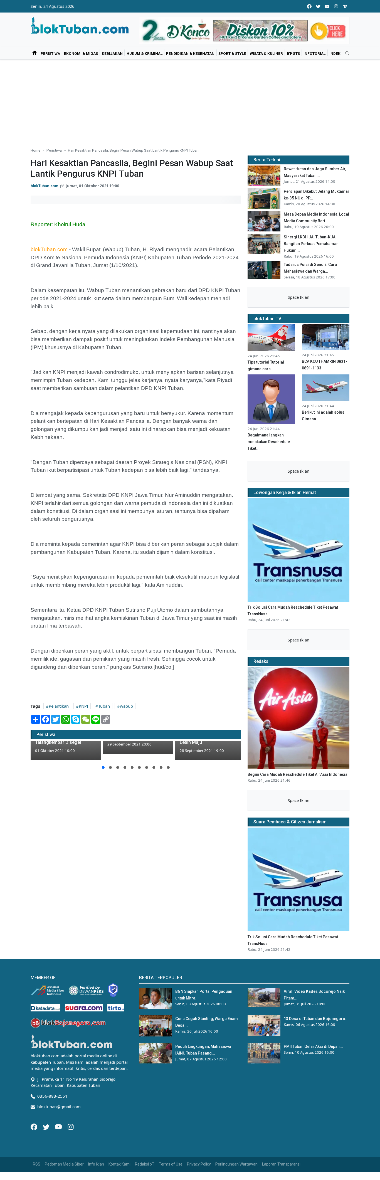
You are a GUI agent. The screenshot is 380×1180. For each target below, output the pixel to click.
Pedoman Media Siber (64, 1164)
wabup (126, 706)
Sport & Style (232, 53)
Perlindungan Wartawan (236, 1164)
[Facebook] (34, 1126)
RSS (36, 1164)
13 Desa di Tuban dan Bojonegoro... (316, 1018)
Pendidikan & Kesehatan (190, 53)
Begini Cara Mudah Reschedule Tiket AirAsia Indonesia (297, 774)
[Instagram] (70, 1126)
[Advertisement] (190, 101)
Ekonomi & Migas (81, 53)
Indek (334, 53)
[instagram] (336, 6)
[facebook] (309, 6)
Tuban (104, 706)
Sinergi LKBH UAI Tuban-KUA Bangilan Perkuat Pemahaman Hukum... (311, 244)
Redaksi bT (144, 1164)
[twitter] (318, 6)
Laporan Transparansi (281, 1164)
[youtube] (327, 6)
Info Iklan (96, 1164)
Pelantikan (59, 706)
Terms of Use (170, 1164)
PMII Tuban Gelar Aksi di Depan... (313, 1046)
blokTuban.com (44, 185)
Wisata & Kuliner (266, 53)
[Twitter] (47, 1126)
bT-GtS (293, 53)
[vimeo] (344, 6)
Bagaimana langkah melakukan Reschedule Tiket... (269, 442)
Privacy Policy (199, 1164)
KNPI (83, 706)
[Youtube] (59, 1126)
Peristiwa (50, 53)
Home (35, 150)
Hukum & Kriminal (144, 53)
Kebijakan (112, 53)
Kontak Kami (119, 1164)
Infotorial (314, 53)
